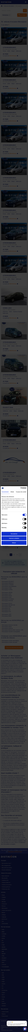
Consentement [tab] (5, 491)
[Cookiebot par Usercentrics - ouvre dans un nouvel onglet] (20, 488)
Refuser (14, 542)
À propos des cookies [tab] (21, 491)
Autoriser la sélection (14, 538)
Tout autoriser (14, 533)
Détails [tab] (12, 491)
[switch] (24, 519)
